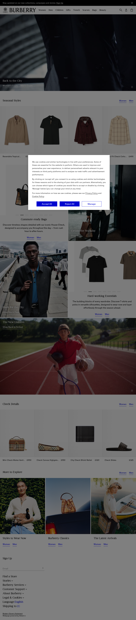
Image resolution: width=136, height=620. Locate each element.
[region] (69, 182)
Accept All (47, 204)
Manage (92, 204)
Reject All (69, 204)
